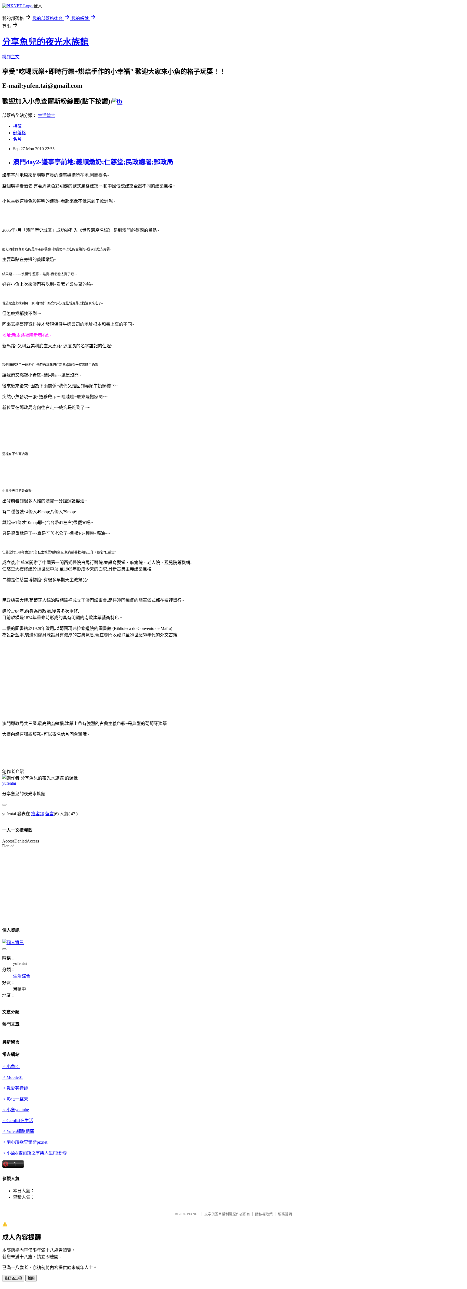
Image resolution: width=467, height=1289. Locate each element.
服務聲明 (285, 1214)
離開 (31, 1278)
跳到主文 (10, 57)
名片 (17, 139)
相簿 (17, 126)
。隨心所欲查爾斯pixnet (24, 1142)
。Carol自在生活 (17, 1120)
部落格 (19, 132)
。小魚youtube (15, 1109)
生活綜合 (46, 115)
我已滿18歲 (13, 1278)
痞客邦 (37, 813)
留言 (49, 813)
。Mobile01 (12, 1077)
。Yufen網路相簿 (18, 1131)
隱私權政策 (264, 1214)
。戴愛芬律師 (15, 1088)
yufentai (9, 783)
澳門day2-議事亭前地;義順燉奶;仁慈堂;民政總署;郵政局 (93, 162)
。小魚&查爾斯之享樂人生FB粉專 (34, 1153)
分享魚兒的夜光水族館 (45, 42)
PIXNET (193, 1214)
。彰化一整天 (15, 1099)
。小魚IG (11, 1066)
